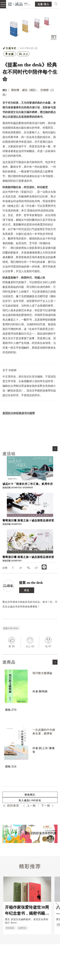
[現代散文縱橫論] (16, 686)
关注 (26, 590)
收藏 (11, 54)
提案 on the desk (31, 582)
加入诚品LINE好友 (30, 800)
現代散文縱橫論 (42, 673)
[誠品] (19, 4)
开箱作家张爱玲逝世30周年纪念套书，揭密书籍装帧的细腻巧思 (27, 910)
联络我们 (30, 794)
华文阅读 (10, 928)
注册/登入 (43, 4)
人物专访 (22, 928)
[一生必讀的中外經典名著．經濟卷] (16, 743)
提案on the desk (10, 628)
